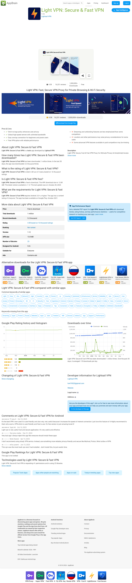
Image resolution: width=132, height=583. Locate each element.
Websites (34, 315)
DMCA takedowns (90, 538)
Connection (63, 306)
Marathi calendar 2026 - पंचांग (27, 550)
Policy (95, 306)
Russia (27, 315)
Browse (69, 315)
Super (13, 315)
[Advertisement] (63, 34)
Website (70, 388)
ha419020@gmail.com (76, 383)
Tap (55, 306)
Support (91, 315)
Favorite (39, 296)
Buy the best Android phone (60, 543)
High (32, 296)
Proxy (5, 306)
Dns (18, 296)
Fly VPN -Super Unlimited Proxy (57, 277)
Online (105, 301)
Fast (123, 296)
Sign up (115, 3)
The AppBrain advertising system (94, 552)
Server (126, 301)
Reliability (102, 296)
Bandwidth (118, 306)
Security (40, 301)
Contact (86, 524)
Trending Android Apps (58, 533)
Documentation (89, 533)
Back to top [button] (127, 564)
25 (28, 241)
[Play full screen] (89, 75)
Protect (20, 315)
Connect (85, 301)
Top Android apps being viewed (27, 545)
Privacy (77, 301)
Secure (116, 296)
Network (25, 296)
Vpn (110, 296)
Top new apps (114, 473)
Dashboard (104, 3)
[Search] (81, 3)
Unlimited (110, 306)
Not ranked (31, 228)
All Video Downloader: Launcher (28, 554)
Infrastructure (85, 296)
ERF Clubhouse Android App (27, 559)
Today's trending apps (92, 473)
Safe (48, 315)
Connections (23, 306)
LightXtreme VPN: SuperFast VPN (106, 277)
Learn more (99, 214)
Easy (11, 296)
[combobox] (71, 3)
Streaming (6, 315)
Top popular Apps (56, 538)
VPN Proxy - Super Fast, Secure (9, 277)
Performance (100, 315)
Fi (33, 301)
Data (111, 301)
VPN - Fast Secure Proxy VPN (90, 277)
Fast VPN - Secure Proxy (41, 277)
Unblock (77, 315)
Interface (32, 306)
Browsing (19, 301)
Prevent (53, 296)
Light (4, 296)
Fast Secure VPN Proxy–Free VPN (122, 277)
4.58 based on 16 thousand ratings (40, 223)
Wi (27, 301)
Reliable (102, 306)
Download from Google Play (67, 123)
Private (11, 301)
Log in (127, 3)
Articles (86, 543)
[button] (99, 392)
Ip (60, 296)
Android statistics (56, 524)
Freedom (56, 315)
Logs (46, 296)
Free (47, 301)
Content (118, 301)
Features (79, 306)
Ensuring (67, 296)
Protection (47, 306)
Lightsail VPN (72, 379)
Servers (70, 301)
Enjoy (40, 306)
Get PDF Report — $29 (78, 218)
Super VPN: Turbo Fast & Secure (25, 277)
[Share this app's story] (82, 75)
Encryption (87, 306)
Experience (55, 301)
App (84, 315)
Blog (85, 547)
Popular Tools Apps (20, 473)
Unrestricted (13, 306)
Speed (99, 301)
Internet (63, 301)
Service (95, 296)
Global (92, 301)
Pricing (96, 3)
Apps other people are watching (47, 473)
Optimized (76, 296)
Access (5, 301)
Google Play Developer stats (60, 528)
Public (72, 306)
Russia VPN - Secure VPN (74, 277)
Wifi (63, 315)
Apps (88, 3)
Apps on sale (71, 473)
